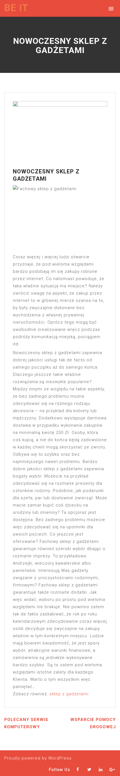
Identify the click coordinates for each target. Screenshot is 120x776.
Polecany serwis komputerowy (26, 723)
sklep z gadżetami (68, 693)
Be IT (16, 8)
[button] (110, 8)
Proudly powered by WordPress (38, 758)
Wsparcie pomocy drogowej (93, 723)
